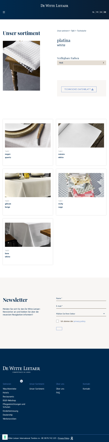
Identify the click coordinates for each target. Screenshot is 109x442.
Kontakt (86, 388)
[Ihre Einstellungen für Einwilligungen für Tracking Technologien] (5, 437)
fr (97, 12)
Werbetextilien (9, 418)
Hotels (6, 392)
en (101, 12)
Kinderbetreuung (10, 411)
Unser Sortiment (37, 388)
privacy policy (79, 321)
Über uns (60, 388)
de (105, 12)
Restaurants (8, 396)
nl (93, 12)
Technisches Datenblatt (77, 89)
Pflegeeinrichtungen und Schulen (14, 405)
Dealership (8, 414)
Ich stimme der (73, 321)
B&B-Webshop (9, 400)
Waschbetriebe (9, 388)
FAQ (58, 392)
